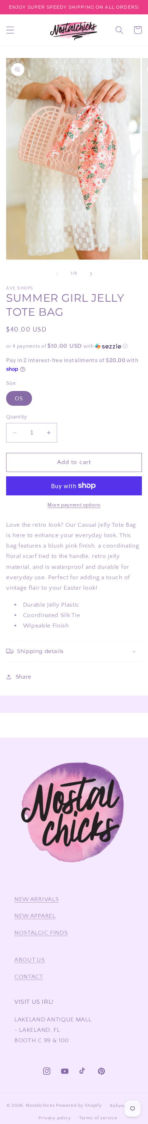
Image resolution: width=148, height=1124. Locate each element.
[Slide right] (91, 274)
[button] (10, 30)
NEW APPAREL (35, 915)
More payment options (74, 505)
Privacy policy (54, 1117)
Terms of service (98, 1117)
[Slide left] (57, 274)
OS (19, 398)
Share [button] (23, 677)
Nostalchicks (40, 1105)
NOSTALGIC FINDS (41, 932)
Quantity (16, 417)
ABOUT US (29, 959)
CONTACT (28, 976)
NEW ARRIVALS (36, 899)
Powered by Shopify (79, 1105)
